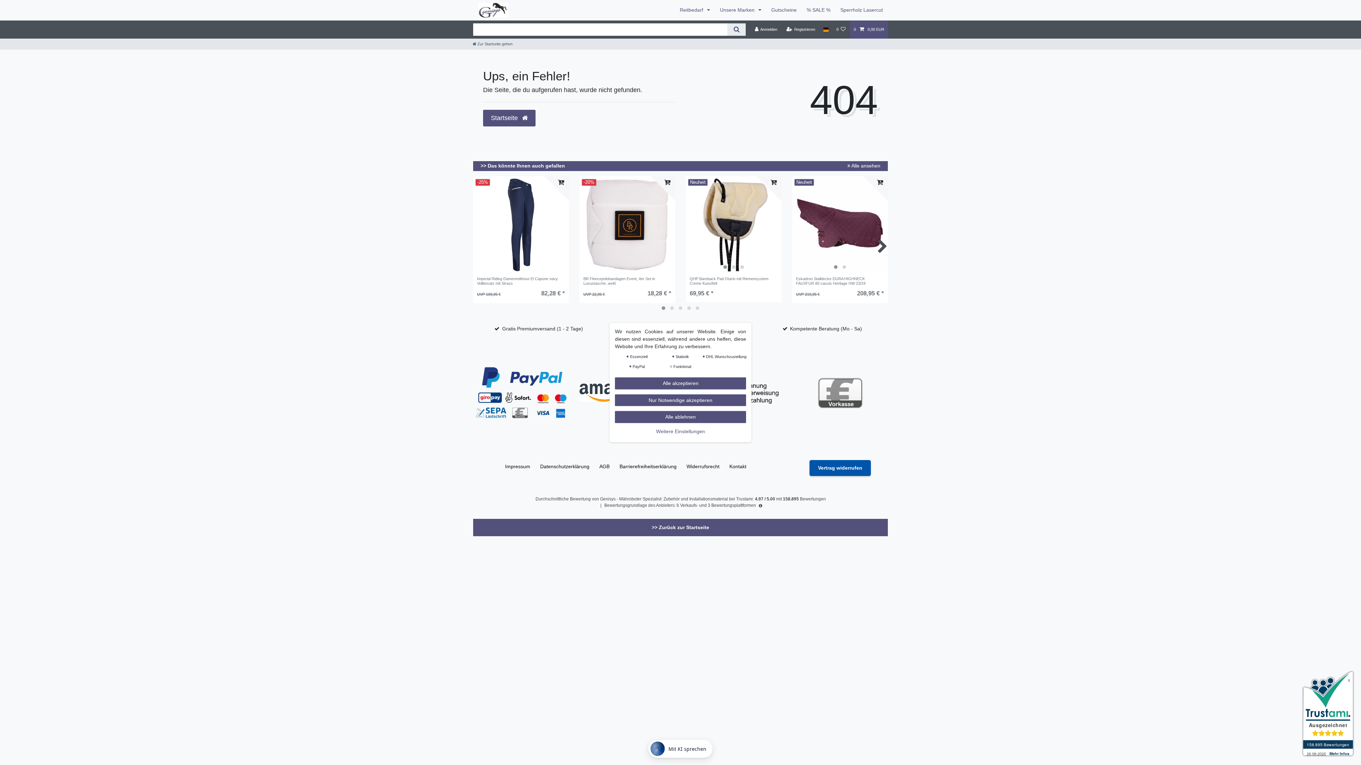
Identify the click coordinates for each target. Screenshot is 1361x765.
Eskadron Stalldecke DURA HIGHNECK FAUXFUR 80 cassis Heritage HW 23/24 (831, 281)
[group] (734, 225)
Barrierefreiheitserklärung (648, 466)
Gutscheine (784, 10)
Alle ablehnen (680, 417)
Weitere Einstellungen (680, 431)
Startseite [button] (505, 117)
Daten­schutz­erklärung (564, 466)
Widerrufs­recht (703, 466)
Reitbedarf (692, 10)
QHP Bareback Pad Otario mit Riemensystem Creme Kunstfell (729, 281)
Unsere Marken (738, 10)
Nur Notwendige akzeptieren (680, 400)
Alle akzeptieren (681, 383)
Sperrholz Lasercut (861, 10)
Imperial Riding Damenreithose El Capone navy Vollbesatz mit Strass (517, 281)
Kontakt (737, 466)
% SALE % (818, 10)
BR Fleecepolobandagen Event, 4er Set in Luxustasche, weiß (619, 281)
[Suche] (736, 29)
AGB (604, 466)
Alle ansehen (865, 166)
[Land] (825, 29)
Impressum (517, 466)
